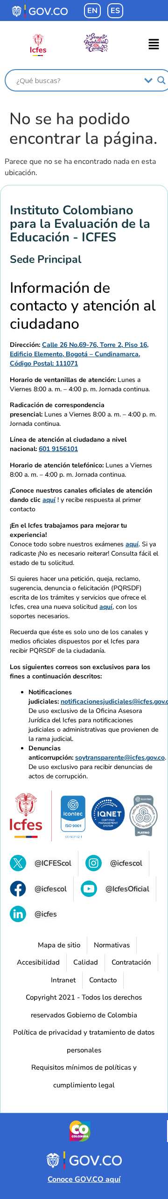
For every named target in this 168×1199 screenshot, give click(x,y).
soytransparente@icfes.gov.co (120, 757)
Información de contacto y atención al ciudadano (83, 306)
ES (115, 11)
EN (92, 11)
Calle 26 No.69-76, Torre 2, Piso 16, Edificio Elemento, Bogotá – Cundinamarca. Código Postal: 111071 (79, 354)
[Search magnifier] (161, 80)
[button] (154, 45)
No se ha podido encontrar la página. (83, 128)
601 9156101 (58, 448)
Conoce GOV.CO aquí (84, 1179)
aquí (49, 499)
